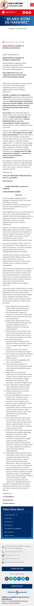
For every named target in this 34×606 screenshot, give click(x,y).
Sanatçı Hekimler (8, 535)
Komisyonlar (7, 521)
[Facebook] (27, 12)
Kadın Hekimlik (8, 525)
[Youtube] (30, 12)
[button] (32, 4)
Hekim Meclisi (8, 518)
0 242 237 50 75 (10, 12)
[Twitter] (23, 12)
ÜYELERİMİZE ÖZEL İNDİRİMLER (12, 528)
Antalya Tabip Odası (9, 515)
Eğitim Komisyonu (9, 532)
